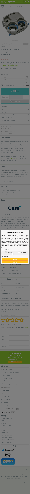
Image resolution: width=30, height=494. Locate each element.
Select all (15, 262)
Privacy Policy (4, 250)
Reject (15, 259)
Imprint (10, 250)
